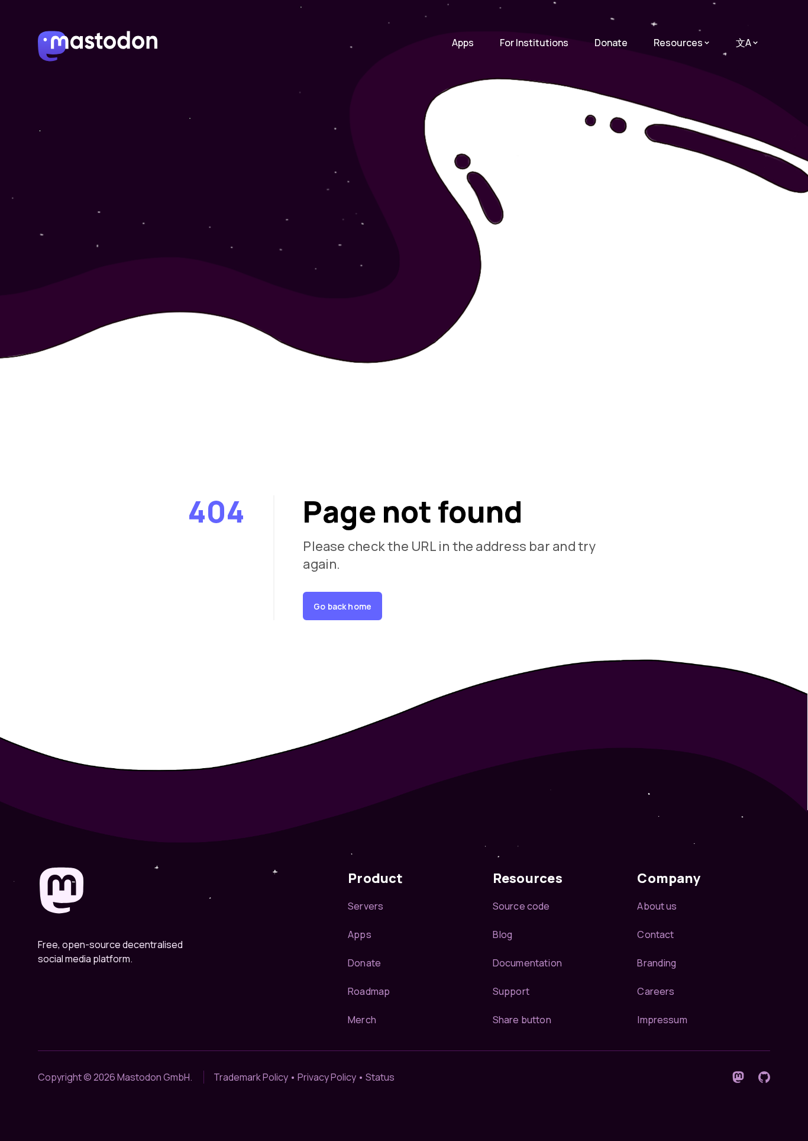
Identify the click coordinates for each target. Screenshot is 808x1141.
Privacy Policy (327, 1077)
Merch (362, 1019)
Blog (503, 934)
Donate (611, 42)
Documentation (527, 962)
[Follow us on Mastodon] (738, 1077)
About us (657, 906)
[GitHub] (764, 1077)
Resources (678, 42)
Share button (522, 1019)
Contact (655, 934)
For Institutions (534, 42)
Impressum (662, 1019)
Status (380, 1077)
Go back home (342, 606)
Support (511, 991)
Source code (521, 906)
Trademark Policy (251, 1077)
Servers (365, 906)
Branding (656, 962)
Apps (463, 42)
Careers (655, 991)
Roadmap (369, 991)
